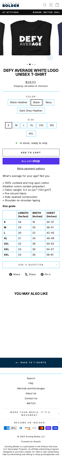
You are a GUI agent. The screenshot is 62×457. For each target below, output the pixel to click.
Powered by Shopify (31, 441)
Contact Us (31, 398)
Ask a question (31, 264)
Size (31, 119)
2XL (41, 125)
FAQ (31, 383)
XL (31, 125)
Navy (49, 102)
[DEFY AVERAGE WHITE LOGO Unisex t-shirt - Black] (12, 340)
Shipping (18, 86)
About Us (31, 393)
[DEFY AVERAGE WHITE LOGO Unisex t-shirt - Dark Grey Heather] (18, 340)
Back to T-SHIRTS (33, 362)
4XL (31, 133)
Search (31, 378)
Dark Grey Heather (31, 110)
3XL (52, 125)
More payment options (31, 168)
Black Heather (18, 102)
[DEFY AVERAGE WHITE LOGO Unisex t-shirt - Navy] (15, 340)
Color (31, 96)
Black (36, 102)
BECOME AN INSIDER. (30, 422)
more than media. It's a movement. (30, 413)
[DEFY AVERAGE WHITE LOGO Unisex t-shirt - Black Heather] (8, 340)
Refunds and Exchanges (31, 388)
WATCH (31, 403)
